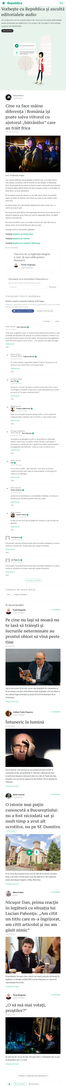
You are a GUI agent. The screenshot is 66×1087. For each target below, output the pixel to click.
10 (21, 1084)
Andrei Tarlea (21, 514)
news (8, 594)
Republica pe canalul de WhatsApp (26, 243)
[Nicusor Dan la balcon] (33, 1035)
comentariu (55, 794)
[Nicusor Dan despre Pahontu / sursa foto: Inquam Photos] (33, 955)
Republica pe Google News (23, 234)
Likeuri (57, 321)
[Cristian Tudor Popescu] (9, 713)
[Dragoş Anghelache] (13, 409)
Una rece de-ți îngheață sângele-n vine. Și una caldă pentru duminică (32, 257)
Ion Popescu (15, 537)
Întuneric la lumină (25, 722)
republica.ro (11, 3)
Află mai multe (7, 31)
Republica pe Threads (21, 238)
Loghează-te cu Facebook (24, 311)
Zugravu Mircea (28, 356)
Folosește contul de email (44, 311)
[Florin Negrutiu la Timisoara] (33, 667)
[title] (17, 266)
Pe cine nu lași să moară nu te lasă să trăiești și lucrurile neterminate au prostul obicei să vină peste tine (33, 631)
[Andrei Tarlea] (13, 515)
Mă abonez (52, 287)
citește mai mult (10, 343)
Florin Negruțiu (28, 264)
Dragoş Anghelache (23, 408)
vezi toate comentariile (33, 580)
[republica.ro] (9, 1084)
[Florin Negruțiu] (9, 611)
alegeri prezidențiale (20, 594)
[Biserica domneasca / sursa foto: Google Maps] (33, 852)
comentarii (55, 610)
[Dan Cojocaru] (10, 327)
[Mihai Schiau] (9, 894)
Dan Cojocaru (21, 327)
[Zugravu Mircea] (16, 356)
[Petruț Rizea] (9, 97)
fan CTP (13, 381)
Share (35, 1084)
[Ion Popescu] (8, 538)
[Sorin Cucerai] (9, 796)
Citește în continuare (33, 1076)
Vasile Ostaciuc (16, 490)
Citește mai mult (12, 702)
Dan (12, 463)
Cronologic (46, 321)
